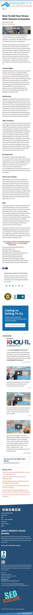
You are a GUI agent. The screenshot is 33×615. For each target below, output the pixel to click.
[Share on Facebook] (3, 268)
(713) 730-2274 (20, 245)
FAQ (2, 517)
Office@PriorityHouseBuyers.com (10, 581)
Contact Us (4, 515)
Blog (2, 526)
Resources (4, 521)
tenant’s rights (6, 75)
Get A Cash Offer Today (7, 513)
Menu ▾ (4, 9)
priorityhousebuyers (9, 24)
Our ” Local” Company (7, 519)
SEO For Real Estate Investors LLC (17, 584)
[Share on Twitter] (6, 268)
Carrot (22, 609)
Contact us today (17, 243)
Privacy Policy (4, 524)
